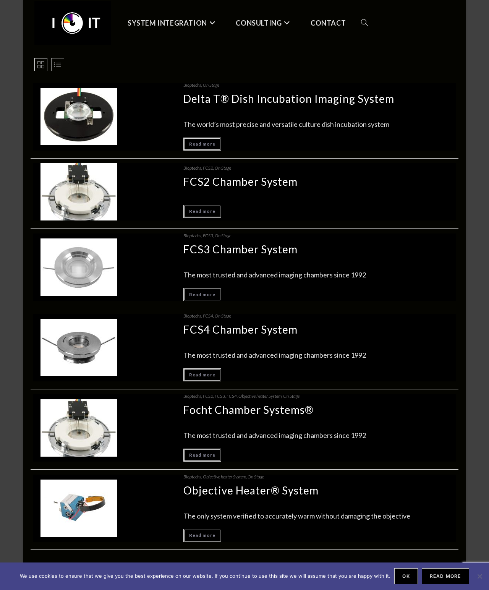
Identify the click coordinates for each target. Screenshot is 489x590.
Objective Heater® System (251, 490)
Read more (202, 144)
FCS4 (208, 316)
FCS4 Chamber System (240, 329)
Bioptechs (192, 85)
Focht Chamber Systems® (248, 409)
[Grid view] (40, 64)
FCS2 (208, 168)
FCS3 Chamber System (240, 249)
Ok (406, 576)
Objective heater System (260, 396)
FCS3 (208, 235)
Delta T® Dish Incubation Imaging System (288, 98)
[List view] (57, 64)
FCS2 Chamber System (240, 181)
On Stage (211, 85)
